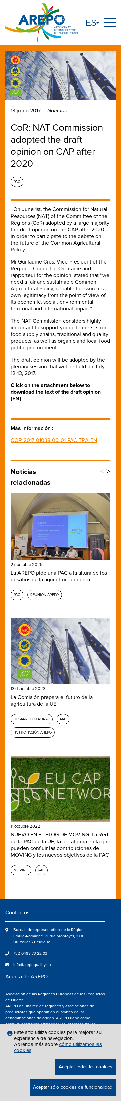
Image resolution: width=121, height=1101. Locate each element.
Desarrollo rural (32, 719)
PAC (17, 182)
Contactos (17, 912)
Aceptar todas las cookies (85, 1067)
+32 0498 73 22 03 (30, 953)
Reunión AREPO (44, 595)
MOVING (21, 870)
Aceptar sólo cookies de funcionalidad (72, 1087)
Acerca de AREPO (26, 976)
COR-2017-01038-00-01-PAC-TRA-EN (54, 440)
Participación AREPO (33, 732)
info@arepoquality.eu (32, 964)
